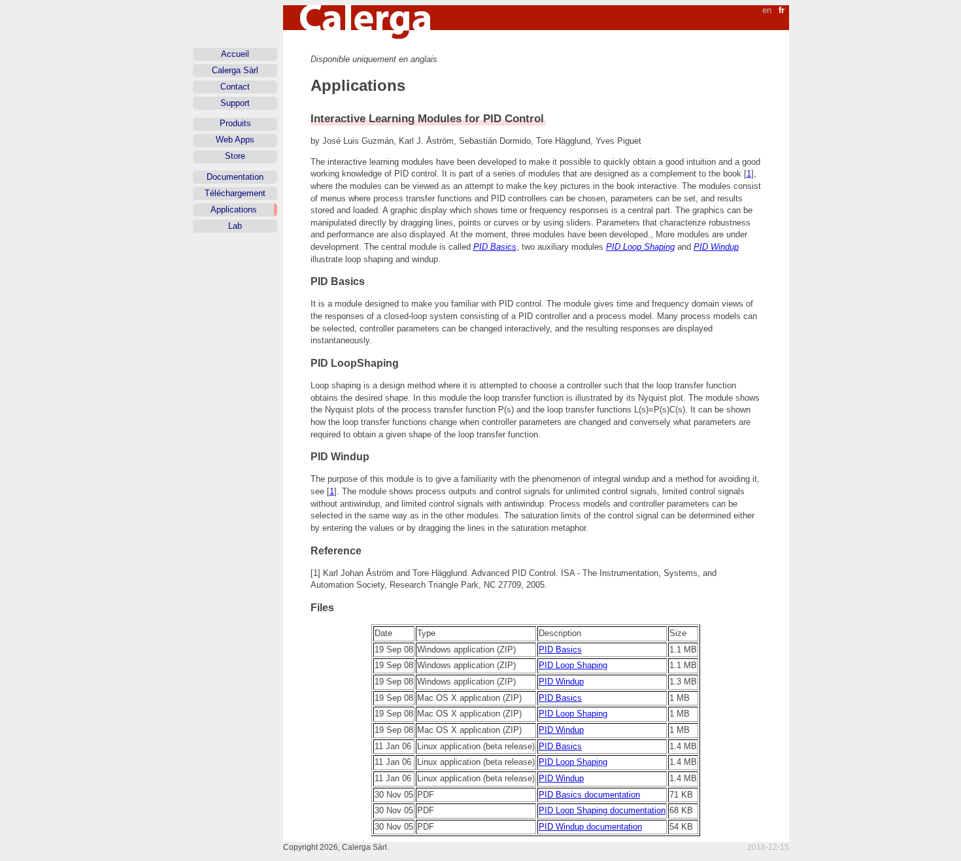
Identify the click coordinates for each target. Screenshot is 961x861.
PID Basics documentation (589, 795)
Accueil (235, 54)
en (766, 10)
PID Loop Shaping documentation (602, 810)
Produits (235, 123)
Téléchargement (235, 193)
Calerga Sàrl (235, 70)
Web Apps (235, 139)
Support (235, 103)
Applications (234, 209)
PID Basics (494, 247)
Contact (235, 87)
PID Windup (716, 247)
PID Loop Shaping (640, 247)
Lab (235, 226)
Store (235, 156)
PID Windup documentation (590, 827)
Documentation (235, 177)
